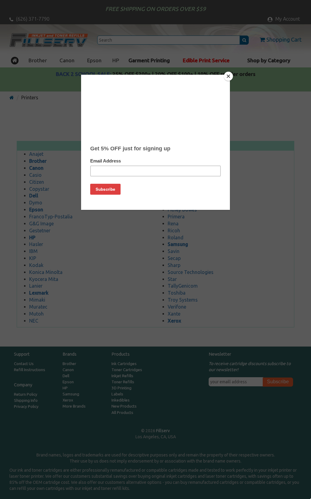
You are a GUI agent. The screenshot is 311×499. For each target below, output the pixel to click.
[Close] (228, 76)
